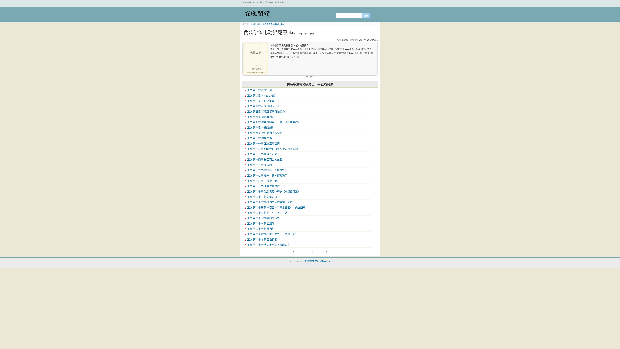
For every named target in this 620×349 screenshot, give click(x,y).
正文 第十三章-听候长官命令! (263, 154)
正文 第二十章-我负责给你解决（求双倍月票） (273, 191)
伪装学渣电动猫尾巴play (273, 24)
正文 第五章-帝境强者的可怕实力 (266, 111)
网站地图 (319, 261)
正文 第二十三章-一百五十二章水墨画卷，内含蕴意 (276, 207)
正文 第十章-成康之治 (259, 138)
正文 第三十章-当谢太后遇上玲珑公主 (268, 244)
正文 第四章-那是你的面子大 (263, 106)
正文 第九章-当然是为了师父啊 (264, 133)
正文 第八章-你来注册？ (260, 127)
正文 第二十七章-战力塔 (260, 228)
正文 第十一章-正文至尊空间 (263, 143)
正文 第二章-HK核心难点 (261, 95)
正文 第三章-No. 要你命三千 (263, 101)
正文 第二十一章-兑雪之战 (262, 197)
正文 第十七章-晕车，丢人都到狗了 (267, 175)
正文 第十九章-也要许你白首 (263, 186)
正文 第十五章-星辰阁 (259, 165)
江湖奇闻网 (257, 15)
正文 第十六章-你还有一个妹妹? (265, 170)
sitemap (326, 261)
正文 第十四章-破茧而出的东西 (264, 159)
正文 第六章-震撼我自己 (260, 117)
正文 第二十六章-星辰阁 (260, 223)
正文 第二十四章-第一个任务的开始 (267, 213)
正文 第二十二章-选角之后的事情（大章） (271, 202)
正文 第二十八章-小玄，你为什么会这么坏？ (272, 234)
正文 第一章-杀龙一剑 (259, 90)
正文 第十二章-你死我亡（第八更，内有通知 (272, 149)
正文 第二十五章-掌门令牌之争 (264, 218)
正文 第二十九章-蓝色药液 (262, 239)
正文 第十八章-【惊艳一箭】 (263, 181)
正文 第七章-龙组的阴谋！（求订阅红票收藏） (273, 122)
